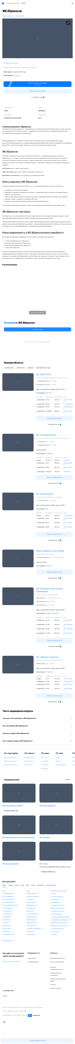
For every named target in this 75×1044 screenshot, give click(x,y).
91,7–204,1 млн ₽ (68, 633)
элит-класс (28, 764)
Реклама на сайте (55, 988)
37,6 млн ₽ (67, 471)
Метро (5, 885)
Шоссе (17, 885)
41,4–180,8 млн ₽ (68, 407)
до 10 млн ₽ (44, 761)
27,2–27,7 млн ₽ (68, 468)
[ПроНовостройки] (3, 3)
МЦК (22, 885)
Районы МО (40, 885)
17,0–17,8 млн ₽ (68, 515)
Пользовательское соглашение (56, 974)
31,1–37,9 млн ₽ (68, 404)
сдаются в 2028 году (10, 764)
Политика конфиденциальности (56, 968)
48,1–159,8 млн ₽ (68, 629)
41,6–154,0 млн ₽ (68, 625)
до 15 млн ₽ (44, 764)
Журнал (23, 3)
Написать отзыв (38, 329)
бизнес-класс (29, 761)
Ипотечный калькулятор (57, 958)
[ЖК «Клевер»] (56, 827)
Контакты (53, 984)
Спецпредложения (11, 3)
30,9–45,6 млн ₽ (68, 527)
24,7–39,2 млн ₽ (68, 523)
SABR (24, 1011)
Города (33, 885)
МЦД (27, 885)
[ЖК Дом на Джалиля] (19, 858)
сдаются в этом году (10, 757)
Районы (10, 885)
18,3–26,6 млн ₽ (68, 689)
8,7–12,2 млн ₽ (68, 678)
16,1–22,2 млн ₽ (68, 685)
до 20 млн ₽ (44, 768)
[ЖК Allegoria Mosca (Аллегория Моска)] (19, 827)
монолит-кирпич (61, 764)
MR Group (17, 75)
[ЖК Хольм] (56, 858)
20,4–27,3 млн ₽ (68, 400)
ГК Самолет (49, 453)
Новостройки (32, 958)
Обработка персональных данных (58, 980)
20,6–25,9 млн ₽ (68, 463)
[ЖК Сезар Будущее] (56, 798)
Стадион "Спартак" (51, 613)
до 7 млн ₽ (44, 757)
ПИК (46, 509)
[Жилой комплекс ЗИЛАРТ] (19, 798)
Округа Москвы (51, 885)
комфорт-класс (29, 757)
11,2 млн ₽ (67, 460)
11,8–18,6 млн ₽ (68, 681)
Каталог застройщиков (57, 962)
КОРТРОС (48, 393)
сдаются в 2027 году (10, 761)
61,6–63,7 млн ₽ (68, 411)
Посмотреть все (7, 940)
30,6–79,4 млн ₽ (68, 621)
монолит (58, 761)
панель (58, 757)
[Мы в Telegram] (4, 1022)
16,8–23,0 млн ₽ (68, 519)
